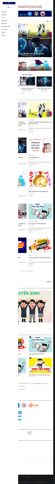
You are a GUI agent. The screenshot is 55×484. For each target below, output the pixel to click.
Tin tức (3, 17)
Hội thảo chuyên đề (28, 451)
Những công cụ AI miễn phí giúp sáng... (44, 89)
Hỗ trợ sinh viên (28, 448)
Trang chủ (3, 11)
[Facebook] (24, 477)
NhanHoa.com (48, 482)
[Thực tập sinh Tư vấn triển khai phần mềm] (40, 365)
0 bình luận (32, 55)
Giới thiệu (28, 446)
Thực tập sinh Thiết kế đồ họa (37, 223)
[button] (49, 47)
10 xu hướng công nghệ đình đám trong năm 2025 (27, 54)
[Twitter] (49, 21)
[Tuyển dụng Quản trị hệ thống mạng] (40, 245)
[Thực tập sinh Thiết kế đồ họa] (40, 211)
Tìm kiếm (5, 279)
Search (49, 281)
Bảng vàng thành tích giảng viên (38, 191)
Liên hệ (3, 35)
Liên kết (3, 32)
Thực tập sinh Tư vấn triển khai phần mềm (39, 375)
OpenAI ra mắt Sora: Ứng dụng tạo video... (27, 89)
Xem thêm (31, 132)
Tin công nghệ (28, 460)
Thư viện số (4, 29)
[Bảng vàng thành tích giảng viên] (40, 179)
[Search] (51, 21)
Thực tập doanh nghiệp (28, 457)
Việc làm (28, 469)
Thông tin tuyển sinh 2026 (11, 324)
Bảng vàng (28, 443)
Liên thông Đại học (34, 157)
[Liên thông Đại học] (40, 145)
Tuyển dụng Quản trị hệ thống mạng (39, 257)
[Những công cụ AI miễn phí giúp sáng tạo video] (44, 81)
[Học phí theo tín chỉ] (40, 64)
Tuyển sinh (28, 466)
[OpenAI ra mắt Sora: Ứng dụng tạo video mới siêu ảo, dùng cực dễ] (27, 81)
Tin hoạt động (28, 463)
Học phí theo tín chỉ (33, 69)
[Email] (47, 21)
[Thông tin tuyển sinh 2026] (27, 306)
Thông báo (28, 454)
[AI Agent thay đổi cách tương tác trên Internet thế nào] (40, 30)
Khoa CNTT (31, 482)
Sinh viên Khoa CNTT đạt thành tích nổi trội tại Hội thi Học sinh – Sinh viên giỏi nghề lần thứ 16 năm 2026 (25, 383)
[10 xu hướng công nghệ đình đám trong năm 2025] (27, 47)
